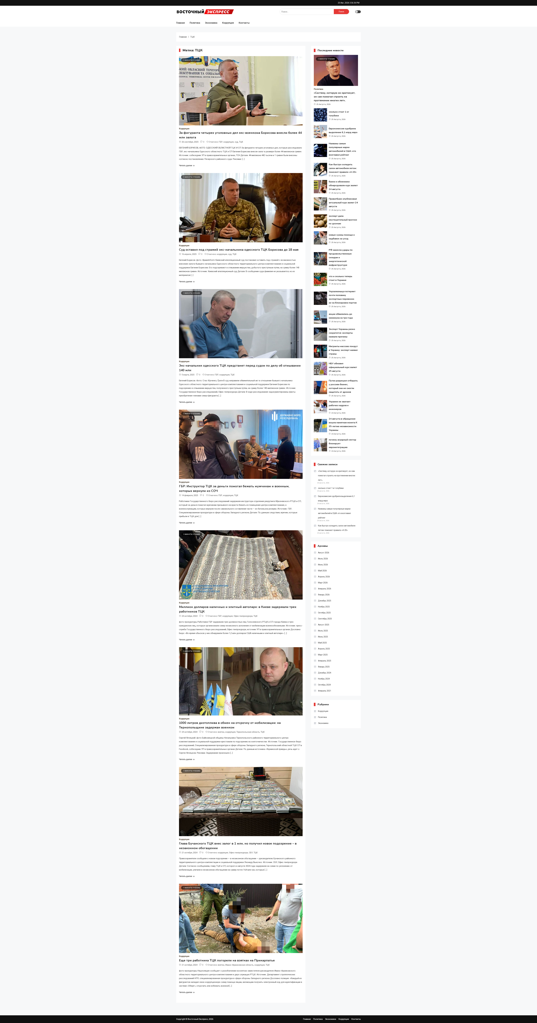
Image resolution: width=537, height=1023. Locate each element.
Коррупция (228, 23)
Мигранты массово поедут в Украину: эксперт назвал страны (343, 350)
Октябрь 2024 (324, 685)
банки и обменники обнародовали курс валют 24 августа (343, 185)
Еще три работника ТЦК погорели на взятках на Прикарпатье (227, 960)
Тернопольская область (248, 732)
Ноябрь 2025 (324, 607)
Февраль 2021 (324, 691)
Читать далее (185, 165)
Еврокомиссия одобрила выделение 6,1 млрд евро (336, 498)
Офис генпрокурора (243, 616)
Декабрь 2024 (324, 673)
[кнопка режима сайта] (358, 11)
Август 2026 (323, 553)
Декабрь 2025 (324, 601)
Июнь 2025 (323, 637)
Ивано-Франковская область (239, 965)
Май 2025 (322, 643)
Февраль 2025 (324, 661)
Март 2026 (323, 583)
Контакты (244, 23)
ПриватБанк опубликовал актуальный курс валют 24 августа (343, 202)
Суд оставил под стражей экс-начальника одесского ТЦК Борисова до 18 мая (238, 250)
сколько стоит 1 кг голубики (331, 488)
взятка (221, 732)
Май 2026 (322, 571)
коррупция (228, 142)
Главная (180, 23)
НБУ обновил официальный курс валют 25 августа (343, 367)
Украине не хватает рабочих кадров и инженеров (339, 405)
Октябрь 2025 (324, 613)
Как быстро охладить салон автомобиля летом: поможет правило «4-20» (343, 168)
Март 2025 (323, 655)
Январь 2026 (324, 595)
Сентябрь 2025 (325, 619)
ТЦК (241, 142)
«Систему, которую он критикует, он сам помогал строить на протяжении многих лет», (334, 96)
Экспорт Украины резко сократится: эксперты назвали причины (342, 333)
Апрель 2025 (324, 649)
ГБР (220, 142)
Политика (195, 23)
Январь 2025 (324, 667)
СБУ (251, 852)
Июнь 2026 (323, 565)
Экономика (211, 23)
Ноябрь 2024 (324, 679)
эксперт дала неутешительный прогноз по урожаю (343, 220)
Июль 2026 (323, 559)
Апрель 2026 (324, 577)
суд (236, 142)
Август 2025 (323, 625)
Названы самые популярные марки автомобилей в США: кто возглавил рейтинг (334, 513)
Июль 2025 (323, 631)
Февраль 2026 (324, 589)
